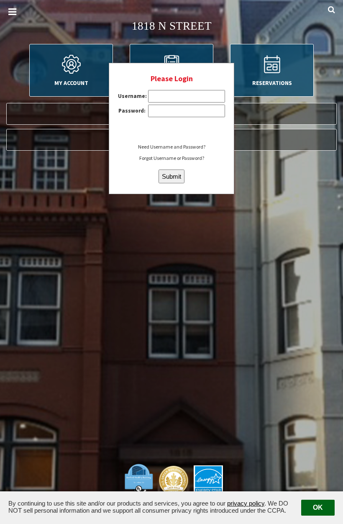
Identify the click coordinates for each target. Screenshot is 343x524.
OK (318, 507)
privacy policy (245, 503)
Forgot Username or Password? (171, 158)
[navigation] (12, 12)
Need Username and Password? (171, 147)
